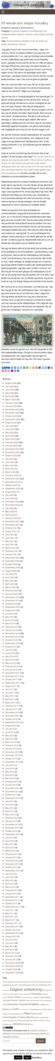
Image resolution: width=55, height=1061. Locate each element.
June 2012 (10, 877)
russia (15, 1020)
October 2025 (11, 415)
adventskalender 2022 (27, 985)
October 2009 (11, 969)
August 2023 (11, 491)
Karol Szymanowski (33, 1000)
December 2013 (12, 824)
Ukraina (17, 1024)
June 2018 (10, 653)
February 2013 (11, 854)
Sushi (4, 44)
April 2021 (9, 544)
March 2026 (10, 399)
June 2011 (10, 910)
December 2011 (12, 896)
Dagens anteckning (26, 989)
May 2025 (9, 432)
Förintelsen (36, 993)
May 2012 (9, 880)
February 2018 (11, 666)
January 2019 (11, 630)
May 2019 (9, 616)
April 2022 (9, 514)
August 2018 (11, 646)
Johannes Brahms (27, 997)
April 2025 (9, 435)
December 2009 (12, 962)
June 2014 (10, 804)
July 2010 (9, 939)
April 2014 (9, 811)
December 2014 (12, 788)
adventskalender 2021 (10, 985)
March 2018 (10, 663)
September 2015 (12, 761)
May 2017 (9, 695)
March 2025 (10, 439)
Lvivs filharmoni (24, 1009)
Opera (49, 1009)
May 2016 (9, 735)
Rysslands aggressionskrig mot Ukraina (32, 1020)
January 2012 (11, 893)
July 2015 (9, 765)
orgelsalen (6, 1014)
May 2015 (9, 771)
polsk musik (39, 1017)
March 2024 (10, 471)
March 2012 (10, 886)
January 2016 (11, 748)
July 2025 (9, 425)
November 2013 (12, 827)
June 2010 (10, 942)
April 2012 (9, 883)
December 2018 (12, 633)
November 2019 (12, 600)
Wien (31, 1024)
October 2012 (11, 867)
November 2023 (12, 481)
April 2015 (9, 775)
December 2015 (12, 751)
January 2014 (11, 821)
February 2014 (11, 817)
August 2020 (11, 570)
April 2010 (9, 949)
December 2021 (12, 521)
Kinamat (39, 40)
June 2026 (10, 389)
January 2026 (11, 406)
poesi (21, 1014)
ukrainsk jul (13, 44)
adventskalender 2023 (43, 985)
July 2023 (9, 495)
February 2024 (11, 475)
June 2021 (10, 537)
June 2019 (10, 613)
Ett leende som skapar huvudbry (24, 22)
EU (8, 994)
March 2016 (10, 742)
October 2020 (11, 564)
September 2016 (12, 722)
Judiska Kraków (39, 997)
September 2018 (12, 643)
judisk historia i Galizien (15, 1000)
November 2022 (12, 504)
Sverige (5, 1024)
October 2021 (11, 527)
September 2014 (12, 798)
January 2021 (11, 554)
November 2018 (12, 636)
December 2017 (12, 672)
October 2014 (11, 794)
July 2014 (9, 801)
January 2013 (11, 857)
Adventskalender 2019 (27, 982)
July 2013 (9, 837)
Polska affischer (26, 1017)
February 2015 (11, 781)
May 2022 (9, 511)
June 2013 (10, 840)
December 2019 (12, 597)
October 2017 (11, 679)
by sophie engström (19, 30)
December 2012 (12, 860)
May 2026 (9, 392)
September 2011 (12, 906)
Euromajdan (14, 994)
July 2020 (9, 574)
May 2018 (9, 656)
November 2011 (12, 900)
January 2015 (11, 784)
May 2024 (9, 465)
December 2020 (12, 557)
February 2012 (11, 890)
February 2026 (11, 402)
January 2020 (11, 593)
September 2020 (12, 567)
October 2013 (11, 830)
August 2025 (11, 422)
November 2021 (12, 524)
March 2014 (10, 814)
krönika (49, 34)
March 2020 (10, 587)
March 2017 (10, 702)
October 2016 (11, 719)
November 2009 (12, 965)
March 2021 (10, 547)
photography (14, 1014)
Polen (27, 1013)
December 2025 (12, 409)
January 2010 (11, 959)
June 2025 (10, 429)
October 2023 (11, 485)
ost (46, 40)
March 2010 (10, 952)
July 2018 (9, 649)
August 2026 (11, 383)
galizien (45, 994)
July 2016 (9, 728)
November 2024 (12, 452)
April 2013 (9, 847)
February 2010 (11, 956)
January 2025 (11, 445)
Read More (37, 1057)
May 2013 (9, 844)
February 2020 (11, 590)
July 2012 (9, 873)
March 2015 (10, 778)
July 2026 (9, 386)
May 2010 (9, 946)
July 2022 (9, 508)
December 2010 (12, 926)
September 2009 (12, 972)
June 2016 (10, 732)
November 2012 (12, 863)
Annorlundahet (13, 40)
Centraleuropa (35, 30)
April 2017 (9, 699)
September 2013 (12, 834)
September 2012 (12, 870)
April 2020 (9, 583)
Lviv (16, 1008)
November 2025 (12, 412)
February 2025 (11, 442)
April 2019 (9, 620)
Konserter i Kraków (17, 1004)
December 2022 (12, 501)
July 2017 (9, 689)
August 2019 (11, 610)
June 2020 (10, 577)
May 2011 (9, 913)
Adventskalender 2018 (11, 982)
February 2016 (11, 745)
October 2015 (11, 758)
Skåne (48, 1020)
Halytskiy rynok (28, 40)
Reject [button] (27, 1057)
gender (5, 997)
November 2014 (12, 791)
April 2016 (9, 738)
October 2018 (11, 639)
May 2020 (9, 580)
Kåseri (42, 34)
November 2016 (12, 715)
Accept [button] (18, 1057)
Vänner (22, 44)
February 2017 (11, 705)
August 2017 (11, 686)
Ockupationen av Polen (38, 1009)
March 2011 (10, 919)
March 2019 (10, 623)
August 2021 (11, 531)
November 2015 (12, 755)
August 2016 (11, 725)
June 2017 (10, 692)
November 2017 (12, 676)
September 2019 (12, 606)
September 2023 (12, 488)
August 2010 (11, 936)
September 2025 (12, 419)
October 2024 (11, 455)
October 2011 (11, 903)
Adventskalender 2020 (43, 982)
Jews (35, 34)
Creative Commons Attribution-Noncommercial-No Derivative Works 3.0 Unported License (26, 1033)
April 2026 (9, 396)
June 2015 (10, 768)
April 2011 (9, 916)
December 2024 (12, 448)
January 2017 (11, 709)
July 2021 (9, 534)
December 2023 (12, 478)
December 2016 (12, 712)
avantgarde (6, 990)
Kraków (33, 1004)
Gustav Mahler (14, 997)
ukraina (4, 37)
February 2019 (11, 626)
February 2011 (11, 923)
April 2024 (9, 468)
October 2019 (11, 603)
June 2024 (10, 462)
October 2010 (11, 929)
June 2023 (10, 498)
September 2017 (12, 682)
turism (10, 1024)
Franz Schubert (24, 994)
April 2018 (9, 659)
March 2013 (10, 850)
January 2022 (11, 518)
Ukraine (25, 1023)
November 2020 (12, 560)
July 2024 (9, 458)
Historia (28, 34)
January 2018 (11, 669)
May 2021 (9, 541)
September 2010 (12, 933)
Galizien (20, 34)
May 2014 (9, 807)
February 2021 (11, 550)
